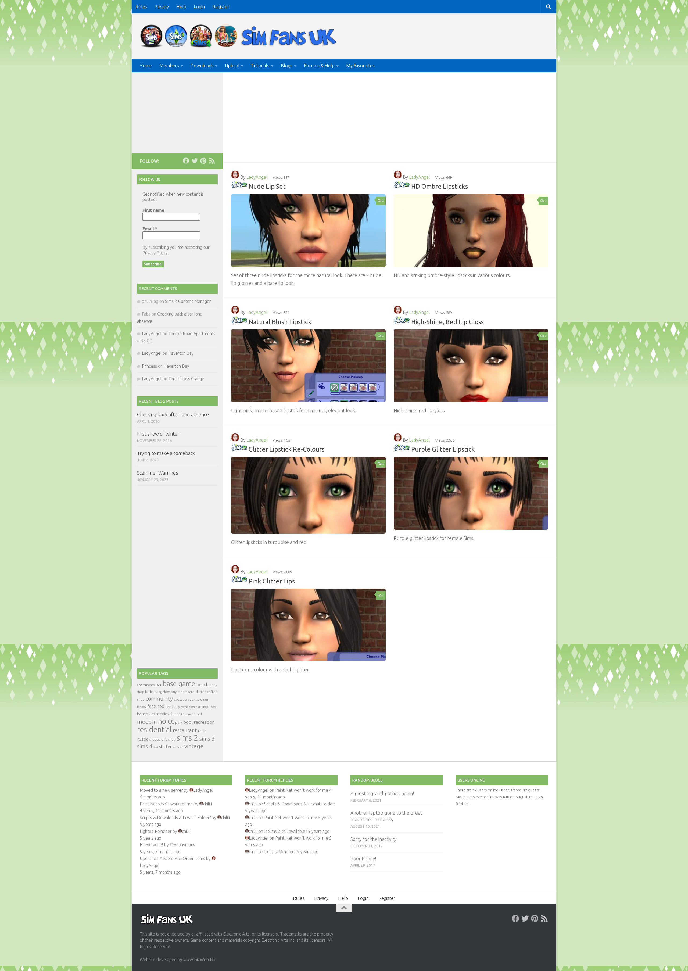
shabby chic (158, 739)
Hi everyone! (151, 844)
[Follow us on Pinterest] (203, 160)
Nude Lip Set (267, 186)
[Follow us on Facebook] (186, 160)
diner (204, 699)
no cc (166, 721)
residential (154, 729)
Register (220, 6)
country (193, 699)
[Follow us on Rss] (212, 160)
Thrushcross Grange (186, 378)
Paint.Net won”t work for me (166, 803)
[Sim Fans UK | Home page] (240, 36)
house (142, 714)
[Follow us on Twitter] (194, 160)
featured (155, 706)
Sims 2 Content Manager (188, 301)
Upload (232, 65)
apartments (146, 685)
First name (153, 210)
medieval (164, 713)
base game (179, 683)
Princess (149, 366)
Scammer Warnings (157, 472)
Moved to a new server (161, 790)
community (159, 699)
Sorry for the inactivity (373, 839)
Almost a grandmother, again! (382, 793)
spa (155, 747)
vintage (193, 746)
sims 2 (187, 737)
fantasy (141, 706)
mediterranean (184, 714)
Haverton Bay (181, 353)
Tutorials (260, 65)
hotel (213, 706)
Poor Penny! (363, 858)
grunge (203, 707)
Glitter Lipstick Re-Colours (286, 449)
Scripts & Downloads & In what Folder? (175, 817)
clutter (200, 692)
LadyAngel (256, 177)
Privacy (162, 6)
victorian (178, 747)
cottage (180, 699)
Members (169, 65)
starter (165, 746)
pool (188, 722)
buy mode (179, 692)
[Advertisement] (389, 112)
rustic (142, 739)
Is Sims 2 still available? (285, 831)
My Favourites (360, 65)
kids (152, 714)
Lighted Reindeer (155, 831)
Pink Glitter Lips (272, 580)
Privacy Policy (155, 252)
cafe (191, 692)
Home (145, 65)
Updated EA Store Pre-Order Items (172, 858)
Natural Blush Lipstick (280, 321)
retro (202, 731)
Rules (141, 6)
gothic (193, 706)
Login (199, 6)
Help (181, 6)
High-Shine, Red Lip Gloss (447, 321)
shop (172, 739)
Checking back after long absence (173, 414)
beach (202, 684)
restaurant (185, 730)
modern (147, 721)
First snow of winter (158, 433)
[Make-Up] (239, 186)
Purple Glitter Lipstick (443, 449)
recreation (204, 722)
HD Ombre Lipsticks (439, 186)
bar (159, 684)
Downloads (202, 65)
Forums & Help (319, 65)
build (149, 692)
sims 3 (207, 739)
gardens (183, 706)
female (171, 706)
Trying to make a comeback (166, 453)
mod (199, 714)
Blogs (286, 65)
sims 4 (144, 746)
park (178, 722)
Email (149, 228)
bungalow (162, 692)
